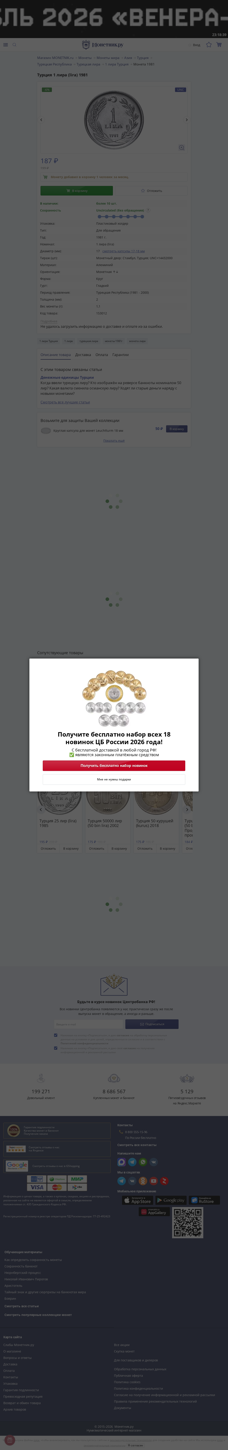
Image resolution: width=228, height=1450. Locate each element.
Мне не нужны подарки (114, 779)
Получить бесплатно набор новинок (114, 766)
